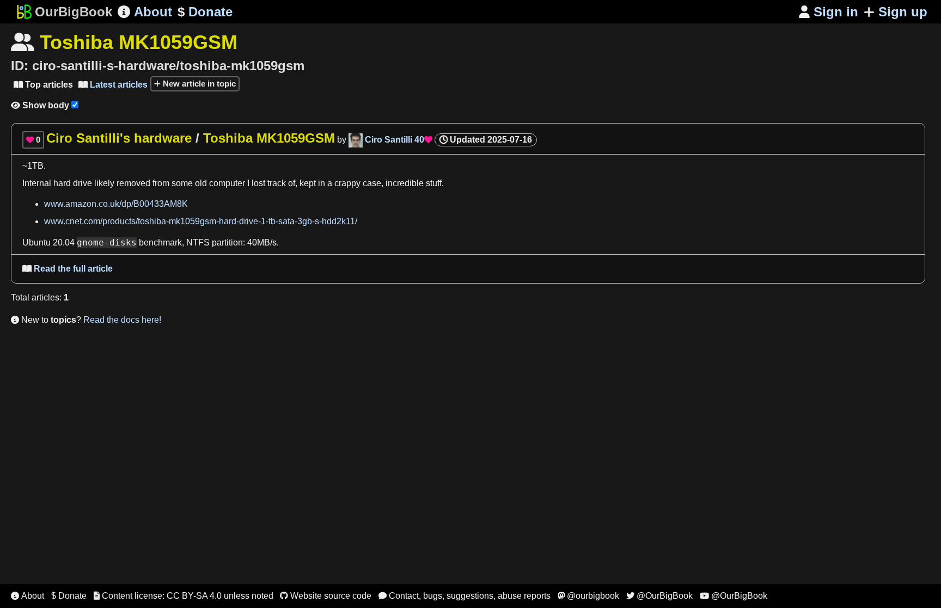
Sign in (828, 11)
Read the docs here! (122, 319)
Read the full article (67, 268)
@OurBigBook (659, 595)
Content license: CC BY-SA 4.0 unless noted (183, 595)
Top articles (43, 84)
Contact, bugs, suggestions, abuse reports (464, 595)
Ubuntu (36, 242)
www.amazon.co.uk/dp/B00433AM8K (116, 203)
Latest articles (113, 84)
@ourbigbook (588, 595)
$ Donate (69, 595)
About (145, 11)
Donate (205, 11)
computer (227, 183)
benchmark (160, 242)
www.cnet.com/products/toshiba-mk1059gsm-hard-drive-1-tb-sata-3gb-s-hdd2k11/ (200, 221)
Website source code (325, 595)
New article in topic (198, 83)
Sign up (902, 11)
